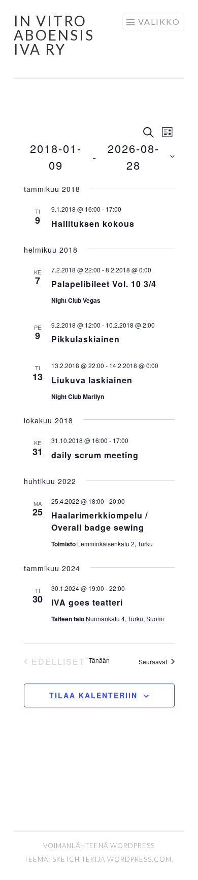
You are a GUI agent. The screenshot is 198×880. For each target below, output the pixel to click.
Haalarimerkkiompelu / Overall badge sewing (99, 521)
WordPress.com (139, 859)
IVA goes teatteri (87, 602)
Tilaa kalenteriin (93, 695)
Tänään (99, 660)
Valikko (159, 21)
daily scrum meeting (95, 455)
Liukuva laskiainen (92, 380)
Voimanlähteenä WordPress (99, 846)
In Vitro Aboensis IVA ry (54, 35)
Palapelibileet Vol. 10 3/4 (103, 284)
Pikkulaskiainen (85, 339)
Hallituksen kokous (93, 223)
